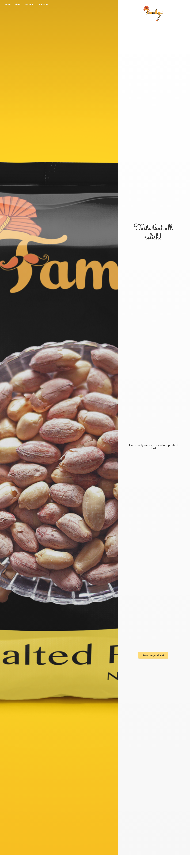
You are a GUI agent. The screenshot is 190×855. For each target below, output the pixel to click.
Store (7, 4)
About (18, 4)
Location (29, 4)
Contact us (43, 4)
